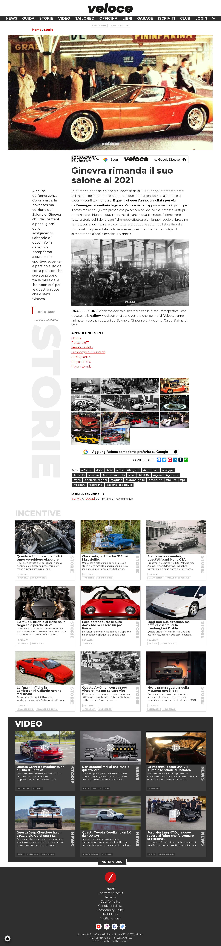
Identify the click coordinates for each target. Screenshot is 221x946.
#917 (119, 470)
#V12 (106, 789)
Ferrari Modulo (82, 347)
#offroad (32, 854)
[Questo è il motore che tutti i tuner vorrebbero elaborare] (45, 537)
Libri (127, 18)
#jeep (21, 854)
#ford (151, 854)
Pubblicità (110, 914)
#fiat (131, 475)
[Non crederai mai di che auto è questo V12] (110, 748)
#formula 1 (89, 709)
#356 (99, 470)
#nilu (86, 789)
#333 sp (86, 470)
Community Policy (110, 910)
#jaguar (116, 480)
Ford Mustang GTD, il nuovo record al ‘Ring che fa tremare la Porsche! (170, 836)
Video (64, 18)
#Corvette (23, 789)
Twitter (123, 927)
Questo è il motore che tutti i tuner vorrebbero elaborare (39, 558)
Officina (108, 18)
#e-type (167, 470)
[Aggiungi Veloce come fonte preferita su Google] (130, 452)
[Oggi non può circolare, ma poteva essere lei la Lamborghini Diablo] (176, 603)
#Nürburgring (166, 854)
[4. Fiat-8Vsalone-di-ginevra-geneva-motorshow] (115, 386)
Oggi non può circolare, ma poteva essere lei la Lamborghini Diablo (168, 625)
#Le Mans (23, 643)
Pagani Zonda (81, 366)
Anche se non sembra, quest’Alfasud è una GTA (166, 558)
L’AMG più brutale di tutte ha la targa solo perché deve (41, 623)
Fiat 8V (76, 338)
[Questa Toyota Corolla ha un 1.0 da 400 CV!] (110, 813)
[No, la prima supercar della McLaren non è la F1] (176, 668)
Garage (145, 18)
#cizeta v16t (168, 643)
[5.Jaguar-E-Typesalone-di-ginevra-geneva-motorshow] (144, 386)
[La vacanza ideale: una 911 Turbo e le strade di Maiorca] (176, 748)
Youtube (99, 927)
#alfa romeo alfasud (178, 578)
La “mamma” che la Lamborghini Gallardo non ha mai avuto (39, 691)
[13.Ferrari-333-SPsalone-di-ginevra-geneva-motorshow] (144, 420)
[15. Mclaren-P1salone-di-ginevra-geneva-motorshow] (86, 436)
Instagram (107, 927)
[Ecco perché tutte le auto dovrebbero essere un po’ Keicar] (110, 603)
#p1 (182, 480)
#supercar (169, 709)
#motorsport (90, 854)
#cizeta (153, 643)
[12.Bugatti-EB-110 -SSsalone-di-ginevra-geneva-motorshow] (115, 420)
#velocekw (99, 25)
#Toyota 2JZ (38, 578)
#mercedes (38, 643)
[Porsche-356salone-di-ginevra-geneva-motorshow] (86, 386)
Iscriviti (166, 18)
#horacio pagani (95, 480)
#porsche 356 (105, 578)
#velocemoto (120, 25)
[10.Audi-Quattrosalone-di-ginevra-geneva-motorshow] (174, 403)
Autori (110, 889)
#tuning (37, 789)
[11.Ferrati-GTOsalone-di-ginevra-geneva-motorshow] (86, 420)
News (11, 18)
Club (185, 18)
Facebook (115, 927)
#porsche (96, 484)
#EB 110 (79, 475)
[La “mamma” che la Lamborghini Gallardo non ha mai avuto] (45, 668)
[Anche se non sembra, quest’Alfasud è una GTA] (176, 537)
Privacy (110, 897)
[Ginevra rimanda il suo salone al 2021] (110, 92)
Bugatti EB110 (81, 362)
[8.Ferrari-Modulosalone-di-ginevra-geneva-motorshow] (115, 403)
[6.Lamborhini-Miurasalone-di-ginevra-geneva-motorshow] (174, 386)
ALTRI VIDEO (112, 862)
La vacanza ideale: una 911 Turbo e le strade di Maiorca (169, 768)
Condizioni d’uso (110, 906)
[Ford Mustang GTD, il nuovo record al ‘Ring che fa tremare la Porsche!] (176, 813)
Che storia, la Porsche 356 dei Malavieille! (105, 558)
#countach (151, 470)
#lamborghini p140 (47, 709)
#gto (77, 480)
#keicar (87, 643)
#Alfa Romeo (156, 578)
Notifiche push (110, 918)
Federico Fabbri (45, 312)
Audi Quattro (80, 357)
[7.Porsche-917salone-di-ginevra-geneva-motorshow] (86, 403)
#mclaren (155, 480)
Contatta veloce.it (110, 893)
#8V (110, 470)
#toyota (23, 578)
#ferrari (93, 475)
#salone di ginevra (119, 484)
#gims (157, 475)
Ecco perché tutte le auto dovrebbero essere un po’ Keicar (102, 625)
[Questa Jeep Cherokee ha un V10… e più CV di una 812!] (45, 813)
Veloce (110, 8)
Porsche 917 (80, 342)
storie (48, 30)
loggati (90, 498)
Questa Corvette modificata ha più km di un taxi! (40, 768)
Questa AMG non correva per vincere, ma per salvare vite (104, 689)
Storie (46, 18)
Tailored (84, 18)
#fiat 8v (144, 475)
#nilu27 (96, 789)
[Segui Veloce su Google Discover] (130, 159)
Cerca (213, 18)
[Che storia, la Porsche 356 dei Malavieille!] (110, 537)
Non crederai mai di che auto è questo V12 (105, 768)
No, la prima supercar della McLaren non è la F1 (168, 689)
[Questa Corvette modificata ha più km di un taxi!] (45, 748)
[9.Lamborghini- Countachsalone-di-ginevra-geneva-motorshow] (144, 403)
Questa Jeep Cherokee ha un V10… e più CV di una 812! (39, 834)
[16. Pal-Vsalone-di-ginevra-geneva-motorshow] (115, 436)
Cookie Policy (110, 901)
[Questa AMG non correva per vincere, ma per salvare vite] (110, 668)
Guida (28, 18)
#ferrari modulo (114, 475)
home (36, 30)
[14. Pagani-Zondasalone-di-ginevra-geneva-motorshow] (174, 420)
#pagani (79, 484)
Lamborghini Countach (88, 352)
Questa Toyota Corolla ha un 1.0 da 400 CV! (106, 834)
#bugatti (133, 470)
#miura (171, 480)
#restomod (47, 854)
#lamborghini (135, 480)
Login (201, 18)
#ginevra (172, 475)
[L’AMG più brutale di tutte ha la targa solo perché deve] (45, 603)
